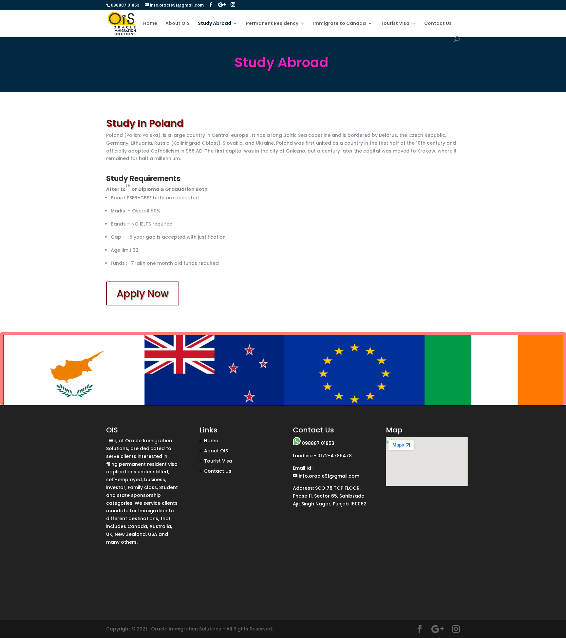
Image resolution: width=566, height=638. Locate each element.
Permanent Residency (272, 24)
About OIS (177, 24)
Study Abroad (214, 24)
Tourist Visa (395, 24)
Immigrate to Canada (339, 24)
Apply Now (143, 293)
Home (150, 24)
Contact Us (438, 24)
